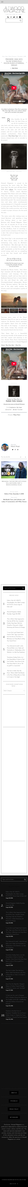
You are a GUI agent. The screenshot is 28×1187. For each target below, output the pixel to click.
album (11, 189)
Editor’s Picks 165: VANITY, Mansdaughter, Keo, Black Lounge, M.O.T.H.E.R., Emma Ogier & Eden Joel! (16, 894)
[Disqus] (14, 526)
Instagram (19, 401)
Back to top (13, 1183)
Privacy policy (14, 1109)
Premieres (14, 56)
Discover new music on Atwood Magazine (14, 404)
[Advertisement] (14, 39)
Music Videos (8, 56)
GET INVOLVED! (14, 1117)
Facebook (8, 401)
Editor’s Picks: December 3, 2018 (14, 493)
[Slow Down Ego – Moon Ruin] (14, 300)
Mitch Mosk (15, 68)
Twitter (14, 401)
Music (3, 56)
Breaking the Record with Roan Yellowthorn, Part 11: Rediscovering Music (14, 483)
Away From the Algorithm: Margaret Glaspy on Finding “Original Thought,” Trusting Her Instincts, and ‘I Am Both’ (15, 986)
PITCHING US (14, 1100)
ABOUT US (14, 1092)
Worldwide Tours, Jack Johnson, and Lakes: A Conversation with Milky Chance (14, 499)
